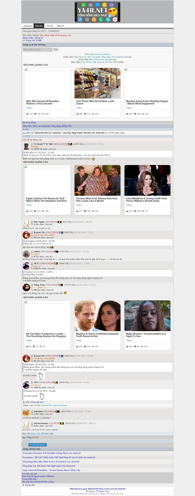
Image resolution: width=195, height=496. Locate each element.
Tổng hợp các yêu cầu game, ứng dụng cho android (98, 57)
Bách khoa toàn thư (98, 59)
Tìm (55, 49)
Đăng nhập (28, 38)
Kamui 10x (46, 405)
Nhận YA (60, 26)
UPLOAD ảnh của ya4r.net (97, 54)
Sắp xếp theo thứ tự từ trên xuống (38, 481)
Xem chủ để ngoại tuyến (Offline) (38, 476)
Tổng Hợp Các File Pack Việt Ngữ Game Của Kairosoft (49, 466)
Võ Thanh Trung (102, 491)
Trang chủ (28, 26)
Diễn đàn (27, 126)
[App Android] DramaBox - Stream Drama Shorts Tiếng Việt (51, 470)
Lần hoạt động (29, 122)
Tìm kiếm (26, 129)
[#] (67, 144)
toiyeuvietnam (60, 405)
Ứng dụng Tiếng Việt (61, 126)
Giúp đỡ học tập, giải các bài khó (96, 62)
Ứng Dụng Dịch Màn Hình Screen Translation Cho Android (51, 461)
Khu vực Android (41, 126)
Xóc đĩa (50, 26)
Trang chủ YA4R (33, 40)
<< (24, 136)
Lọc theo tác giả (29, 473)
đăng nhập (36, 433)
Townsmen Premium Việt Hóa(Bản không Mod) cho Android (52, 453)
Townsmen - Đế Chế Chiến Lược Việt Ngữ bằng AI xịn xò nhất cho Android (59, 457)
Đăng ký (39, 38)
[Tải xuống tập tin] (34, 402)
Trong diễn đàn (29, 479)
